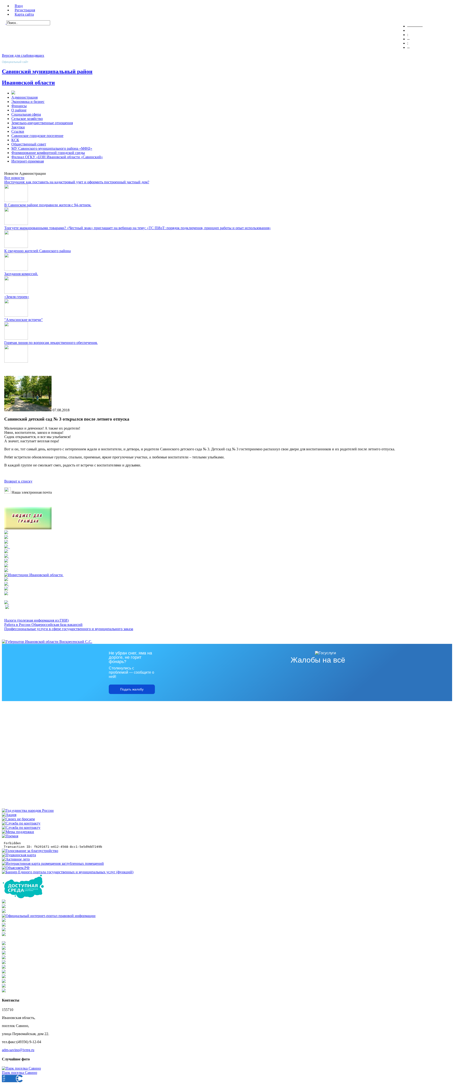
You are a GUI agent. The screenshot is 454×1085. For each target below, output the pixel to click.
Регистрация (25, 10)
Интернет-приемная (27, 161)
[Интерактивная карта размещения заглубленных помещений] (53, 863)
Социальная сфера (26, 114)
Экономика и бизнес (27, 102)
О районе (18, 110)
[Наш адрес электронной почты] (7, 492)
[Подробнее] (6, 538)
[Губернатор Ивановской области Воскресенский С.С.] (47, 642)
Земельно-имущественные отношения (42, 123)
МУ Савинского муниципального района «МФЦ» (51, 148)
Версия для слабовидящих (23, 55)
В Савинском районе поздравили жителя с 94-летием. (47, 205)
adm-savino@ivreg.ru (18, 1050)
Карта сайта (24, 14)
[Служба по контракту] (21, 823)
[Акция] (9, 815)
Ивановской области (28, 82)
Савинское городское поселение (37, 136)
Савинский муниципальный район (47, 71)
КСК (15, 140)
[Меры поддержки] (18, 832)
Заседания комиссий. (21, 274)
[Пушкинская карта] (19, 855)
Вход (19, 6)
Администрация (24, 97)
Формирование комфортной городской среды (48, 153)
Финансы (19, 106)
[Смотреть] (6, 561)
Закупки (18, 127)
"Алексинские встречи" (23, 320)
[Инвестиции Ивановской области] (34, 575)
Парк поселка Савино (19, 1073)
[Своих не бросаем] (18, 819)
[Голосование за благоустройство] (30, 851)
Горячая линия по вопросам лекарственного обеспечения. (51, 343)
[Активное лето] (16, 859)
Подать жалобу (132, 689)
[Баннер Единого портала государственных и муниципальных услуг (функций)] (67, 872)
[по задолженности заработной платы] (4, 930)
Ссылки (17, 131)
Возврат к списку (18, 481)
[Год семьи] (28, 810)
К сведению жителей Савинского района (37, 251)
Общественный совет (28, 144)
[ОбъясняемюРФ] (16, 868)
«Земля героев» (16, 297)
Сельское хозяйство (27, 119)
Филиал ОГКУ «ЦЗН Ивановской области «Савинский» (57, 157)
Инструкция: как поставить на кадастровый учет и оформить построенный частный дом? (76, 182)
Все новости (14, 178)
